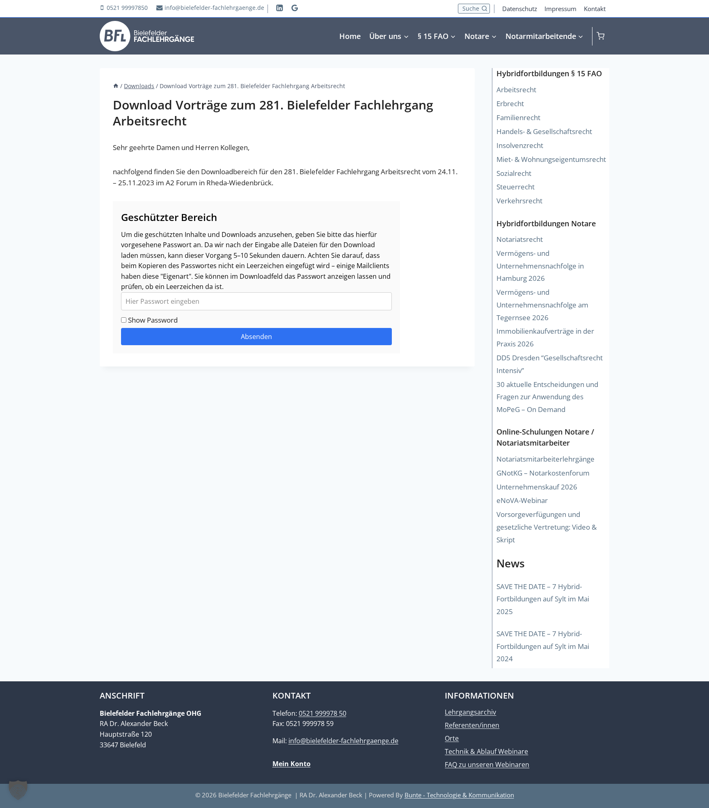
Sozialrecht (513, 173)
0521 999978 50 (322, 713)
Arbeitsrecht (516, 89)
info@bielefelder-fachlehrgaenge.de (343, 740)
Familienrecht (518, 117)
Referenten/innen (472, 725)
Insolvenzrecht (519, 145)
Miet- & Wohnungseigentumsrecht (551, 159)
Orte (452, 738)
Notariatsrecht (519, 239)
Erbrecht (510, 103)
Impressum (560, 9)
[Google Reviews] (294, 7)
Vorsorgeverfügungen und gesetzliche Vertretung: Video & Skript (546, 527)
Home (350, 36)
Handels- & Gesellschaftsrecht (544, 131)
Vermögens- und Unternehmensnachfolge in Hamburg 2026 (540, 265)
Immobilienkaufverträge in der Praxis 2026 (545, 337)
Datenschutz (519, 9)
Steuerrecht (515, 186)
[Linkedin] (279, 7)
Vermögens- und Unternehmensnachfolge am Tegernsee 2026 (542, 304)
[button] (18, 790)
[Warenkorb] (603, 36)
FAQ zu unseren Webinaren (487, 764)
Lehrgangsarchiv (470, 712)
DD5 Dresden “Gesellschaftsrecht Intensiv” (549, 364)
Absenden (256, 336)
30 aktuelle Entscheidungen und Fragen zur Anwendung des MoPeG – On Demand (547, 397)
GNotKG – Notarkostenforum (543, 473)
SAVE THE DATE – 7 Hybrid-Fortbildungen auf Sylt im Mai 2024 (542, 646)
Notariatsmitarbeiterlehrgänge (545, 459)
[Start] (116, 86)
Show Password (152, 320)
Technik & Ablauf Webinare (486, 751)
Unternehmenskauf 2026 (536, 487)
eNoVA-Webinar (522, 500)
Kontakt (595, 9)
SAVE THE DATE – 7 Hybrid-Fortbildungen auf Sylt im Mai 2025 (542, 599)
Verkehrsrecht (519, 200)
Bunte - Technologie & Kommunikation (459, 795)
